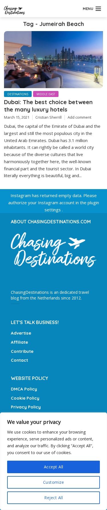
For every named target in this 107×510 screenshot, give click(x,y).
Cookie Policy (25, 398)
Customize (53, 482)
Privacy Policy (26, 407)
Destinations (17, 94)
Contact (19, 360)
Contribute (22, 351)
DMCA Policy (24, 389)
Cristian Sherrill (48, 117)
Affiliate (19, 342)
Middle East (46, 94)
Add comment (79, 117)
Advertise (21, 333)
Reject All (53, 497)
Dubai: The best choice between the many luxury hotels (48, 105)
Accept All (53, 466)
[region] (53, 461)
